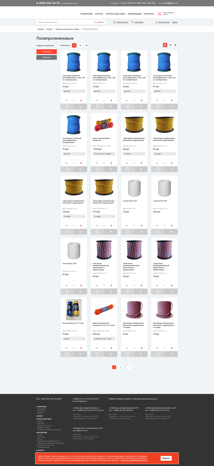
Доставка (41, 423)
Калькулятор (122, 22)
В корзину (80, 106)
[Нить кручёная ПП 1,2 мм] (74, 309)
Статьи (40, 439)
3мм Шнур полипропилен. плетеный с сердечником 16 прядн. (133, 325)
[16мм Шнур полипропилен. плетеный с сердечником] (104, 187)
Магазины (139, 22)
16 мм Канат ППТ (160, 201)
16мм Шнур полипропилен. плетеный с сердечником (104, 202)
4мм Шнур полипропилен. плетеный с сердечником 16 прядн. (163, 325)
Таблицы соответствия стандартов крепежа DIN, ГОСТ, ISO (50, 444)
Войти (175, 22)
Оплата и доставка (115, 14)
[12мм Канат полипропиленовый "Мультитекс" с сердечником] (164, 250)
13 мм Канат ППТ (130, 201)
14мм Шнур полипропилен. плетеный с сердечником (73, 202)
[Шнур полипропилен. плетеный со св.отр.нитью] (104, 309)
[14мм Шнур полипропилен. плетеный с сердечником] (74, 187)
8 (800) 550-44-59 (48, 3)
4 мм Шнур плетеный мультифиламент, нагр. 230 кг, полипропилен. (73, 78)
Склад (39, 435)
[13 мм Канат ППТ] (134, 187)
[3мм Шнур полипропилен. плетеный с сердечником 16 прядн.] (134, 309)
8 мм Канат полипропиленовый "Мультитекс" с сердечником (101, 267)
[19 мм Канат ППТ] (74, 250)
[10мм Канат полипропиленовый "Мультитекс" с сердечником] (134, 250)
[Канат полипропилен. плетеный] (104, 124)
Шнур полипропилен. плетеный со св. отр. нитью (104, 324)
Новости (40, 413)
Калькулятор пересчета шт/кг (48, 441)
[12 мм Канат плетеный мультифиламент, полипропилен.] (74, 124)
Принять (166, 458)
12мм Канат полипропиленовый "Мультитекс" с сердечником (161, 267)
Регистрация (163, 22)
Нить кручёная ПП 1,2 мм (72, 323)
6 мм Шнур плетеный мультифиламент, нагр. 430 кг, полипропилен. (104, 78)
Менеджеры (42, 409)
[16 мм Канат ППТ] (164, 187)
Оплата (40, 421)
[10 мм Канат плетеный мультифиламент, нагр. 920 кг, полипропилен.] (164, 62)
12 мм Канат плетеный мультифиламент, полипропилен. (71, 140)
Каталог (99, 14)
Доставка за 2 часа (44, 425)
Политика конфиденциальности (49, 430)
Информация (134, 14)
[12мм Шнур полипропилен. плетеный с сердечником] (164, 124)
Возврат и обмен (43, 427)
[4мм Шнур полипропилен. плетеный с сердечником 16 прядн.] (164, 309)
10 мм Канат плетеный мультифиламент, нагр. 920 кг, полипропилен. (164, 78)
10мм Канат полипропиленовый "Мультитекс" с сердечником (131, 267)
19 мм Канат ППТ (69, 263)
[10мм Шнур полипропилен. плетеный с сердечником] (134, 124)
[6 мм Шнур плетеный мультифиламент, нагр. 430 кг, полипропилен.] (104, 62)
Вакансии (41, 411)
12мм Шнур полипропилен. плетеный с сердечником (164, 139)
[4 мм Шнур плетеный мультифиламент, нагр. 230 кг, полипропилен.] (74, 62)
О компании (86, 14)
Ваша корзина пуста (168, 14)
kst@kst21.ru (82, 401)
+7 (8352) (127, 3)
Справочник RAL (43, 447)
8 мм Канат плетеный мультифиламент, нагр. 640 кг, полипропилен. (134, 78)
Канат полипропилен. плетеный (101, 139)
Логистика (41, 437)
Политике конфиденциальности (134, 460)
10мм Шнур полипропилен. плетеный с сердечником (134, 139)
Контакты (149, 14)
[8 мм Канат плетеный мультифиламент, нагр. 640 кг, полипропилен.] (134, 62)
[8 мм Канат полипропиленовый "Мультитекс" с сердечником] (104, 250)
